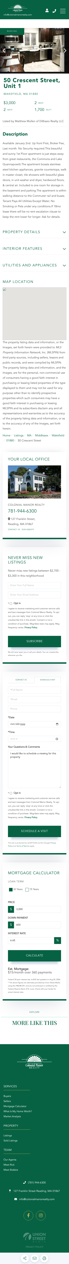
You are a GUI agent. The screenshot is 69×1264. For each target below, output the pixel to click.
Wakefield (58, 435)
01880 (10, 440)
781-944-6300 (22, 511)
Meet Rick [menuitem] (9, 1165)
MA (29, 435)
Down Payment (18, 918)
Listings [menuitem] (8, 1136)
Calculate (34, 955)
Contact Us (14, 530)
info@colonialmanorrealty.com (36, 1199)
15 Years (34, 889)
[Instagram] (41, 1215)
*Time (11, 732)
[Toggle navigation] (62, 11)
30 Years (17, 889)
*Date (11, 717)
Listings (18, 435)
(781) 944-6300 (55, 11)
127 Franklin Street (36, 1191)
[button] (6, 51)
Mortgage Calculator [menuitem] (15, 1106)
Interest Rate (17, 933)
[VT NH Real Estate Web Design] (34, 1237)
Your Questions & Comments (24, 747)
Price (11, 902)
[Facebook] (28, 1215)
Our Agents (28, 530)
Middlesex (41, 435)
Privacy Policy (31, 628)
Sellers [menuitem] (7, 1101)
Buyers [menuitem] (7, 1096)
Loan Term (16, 882)
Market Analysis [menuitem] (12, 1116)
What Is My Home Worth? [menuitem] (18, 1111)
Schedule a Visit (47, 680)
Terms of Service (23, 846)
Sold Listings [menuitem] (11, 1141)
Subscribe (35, 641)
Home (6, 435)
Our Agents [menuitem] (10, 1160)
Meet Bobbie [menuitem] (11, 1170)
